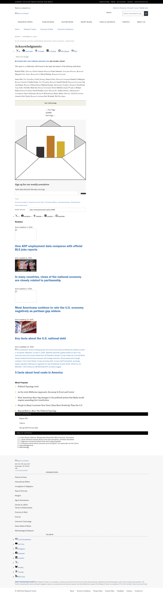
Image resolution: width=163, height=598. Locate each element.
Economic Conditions (21, 202)
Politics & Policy (21, 477)
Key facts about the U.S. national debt (40, 338)
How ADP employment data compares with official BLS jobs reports (48, 247)
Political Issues (75, 202)
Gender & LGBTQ (21, 505)
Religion (18, 495)
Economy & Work (21, 512)
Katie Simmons (32, 61)
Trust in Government (21, 205)
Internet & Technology (23, 521)
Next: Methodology (50, 103)
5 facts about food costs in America (39, 372)
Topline (22, 423)
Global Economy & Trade (36, 202)
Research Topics (25, 22)
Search (108, 12)
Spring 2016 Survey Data (28, 428)
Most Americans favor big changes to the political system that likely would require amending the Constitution (51, 398)
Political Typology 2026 (28, 386)
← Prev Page (50, 110)
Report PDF (23, 419)
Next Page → (50, 115)
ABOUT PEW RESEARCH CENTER (25, 582)
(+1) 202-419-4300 (21, 470)
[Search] (146, 13)
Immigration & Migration (24, 486)
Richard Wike (22, 61)
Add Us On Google (22, 57)
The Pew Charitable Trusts (128, 584)
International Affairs (51, 202)
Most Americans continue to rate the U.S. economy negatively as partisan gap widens (49, 309)
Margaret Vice (44, 61)
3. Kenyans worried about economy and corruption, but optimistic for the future (49, 443)
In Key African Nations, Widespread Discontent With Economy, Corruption (44, 41)
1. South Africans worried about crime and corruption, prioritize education (46, 439)
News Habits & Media (23, 526)
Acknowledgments (26, 445)
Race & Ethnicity (21, 491)
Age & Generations (22, 500)
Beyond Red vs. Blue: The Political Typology (37, 411)
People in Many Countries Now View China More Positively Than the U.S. (50, 405)
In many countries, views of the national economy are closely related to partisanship (48, 278)
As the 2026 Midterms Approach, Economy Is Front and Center (46, 392)
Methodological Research (24, 531)
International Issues (64, 202)
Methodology (24, 447)
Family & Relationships (23, 507)
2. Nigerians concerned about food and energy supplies (40, 441)
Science (18, 517)
